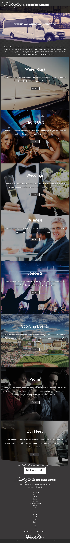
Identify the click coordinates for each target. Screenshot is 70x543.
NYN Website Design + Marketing (39, 541)
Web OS (54, 541)
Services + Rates (34, 503)
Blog (34, 505)
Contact (35, 496)
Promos (34, 501)
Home (35, 494)
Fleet (35, 508)
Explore (35, 88)
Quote (35, 499)
